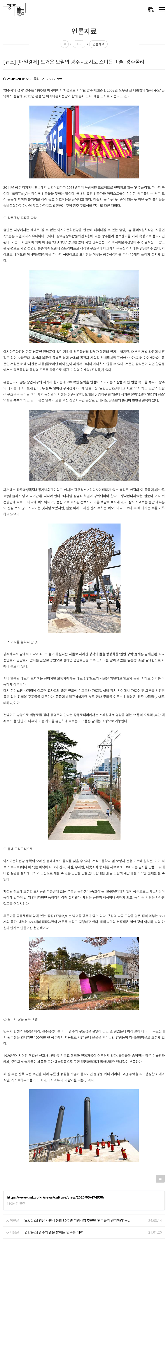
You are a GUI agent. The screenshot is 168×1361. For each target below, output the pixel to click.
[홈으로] (14, 9)
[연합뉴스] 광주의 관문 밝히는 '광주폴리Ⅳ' (53, 1232)
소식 (79, 44)
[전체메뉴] (162, 9)
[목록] (160, 1179)
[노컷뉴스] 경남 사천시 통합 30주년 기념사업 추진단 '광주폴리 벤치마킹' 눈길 (77, 1220)
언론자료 (98, 44)
